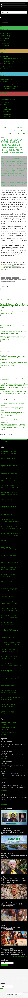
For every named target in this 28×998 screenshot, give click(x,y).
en (2, 10)
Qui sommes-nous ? (7, 109)
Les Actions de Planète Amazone (9, 99)
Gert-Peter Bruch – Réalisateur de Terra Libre (12, 66)
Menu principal (26, 3)
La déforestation (5, 102)
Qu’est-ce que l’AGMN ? (7, 79)
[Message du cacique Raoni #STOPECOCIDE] (14, 914)
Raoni (24, 279)
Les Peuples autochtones (7, 101)
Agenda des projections (8, 61)
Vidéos (4, 60)
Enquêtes (3, 42)
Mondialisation (5, 38)
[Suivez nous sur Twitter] (14, 4)
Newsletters (5, 441)
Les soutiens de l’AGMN (9, 88)
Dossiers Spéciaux (7, 114)
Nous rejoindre (6, 111)
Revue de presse (7, 116)
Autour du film (4, 68)
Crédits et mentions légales (8, 973)
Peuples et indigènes (6, 36)
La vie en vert (6, 45)
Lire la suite (4, 748)
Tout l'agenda (5, 804)
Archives (3, 104)
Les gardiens (4, 81)
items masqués (5, 43)
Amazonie (8, 277)
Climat (3, 40)
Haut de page (3, 437)
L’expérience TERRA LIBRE (8, 63)
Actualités (24, 136)
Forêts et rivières (5, 35)
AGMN (3, 277)
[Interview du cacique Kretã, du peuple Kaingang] (14, 891)
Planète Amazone (5, 33)
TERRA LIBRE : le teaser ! (7, 65)
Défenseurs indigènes (6, 279)
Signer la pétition (7, 113)
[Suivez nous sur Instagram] (14, 6)
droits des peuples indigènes (8, 281)
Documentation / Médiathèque (10, 86)
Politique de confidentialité (8, 974)
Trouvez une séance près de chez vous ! (12, 58)
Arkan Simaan (16, 277)
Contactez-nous (6, 971)
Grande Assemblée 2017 (9, 84)
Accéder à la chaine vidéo (20, 956)
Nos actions (6, 107)
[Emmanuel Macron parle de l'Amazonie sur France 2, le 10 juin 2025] (14, 817)
